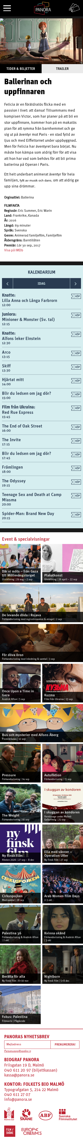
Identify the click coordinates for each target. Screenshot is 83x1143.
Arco (6, 352)
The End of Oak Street (22, 425)
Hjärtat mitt (13, 379)
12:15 (6, 324)
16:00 (6, 430)
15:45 (6, 417)
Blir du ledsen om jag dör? (26, 393)
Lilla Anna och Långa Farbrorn (29, 300)
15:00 (6, 398)
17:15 (6, 444)
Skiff (6, 365)
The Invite (11, 439)
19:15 (6, 485)
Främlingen (12, 466)
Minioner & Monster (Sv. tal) (28, 319)
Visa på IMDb (13, 250)
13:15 (6, 357)
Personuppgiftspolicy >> (17, 1051)
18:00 (6, 471)
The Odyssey (14, 480)
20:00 (6, 504)
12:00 (6, 305)
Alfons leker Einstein (21, 338)
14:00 (6, 384)
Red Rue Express (17, 412)
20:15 (6, 518)
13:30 (6, 370)
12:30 (6, 343)
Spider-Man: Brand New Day (28, 513)
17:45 (6, 458)
